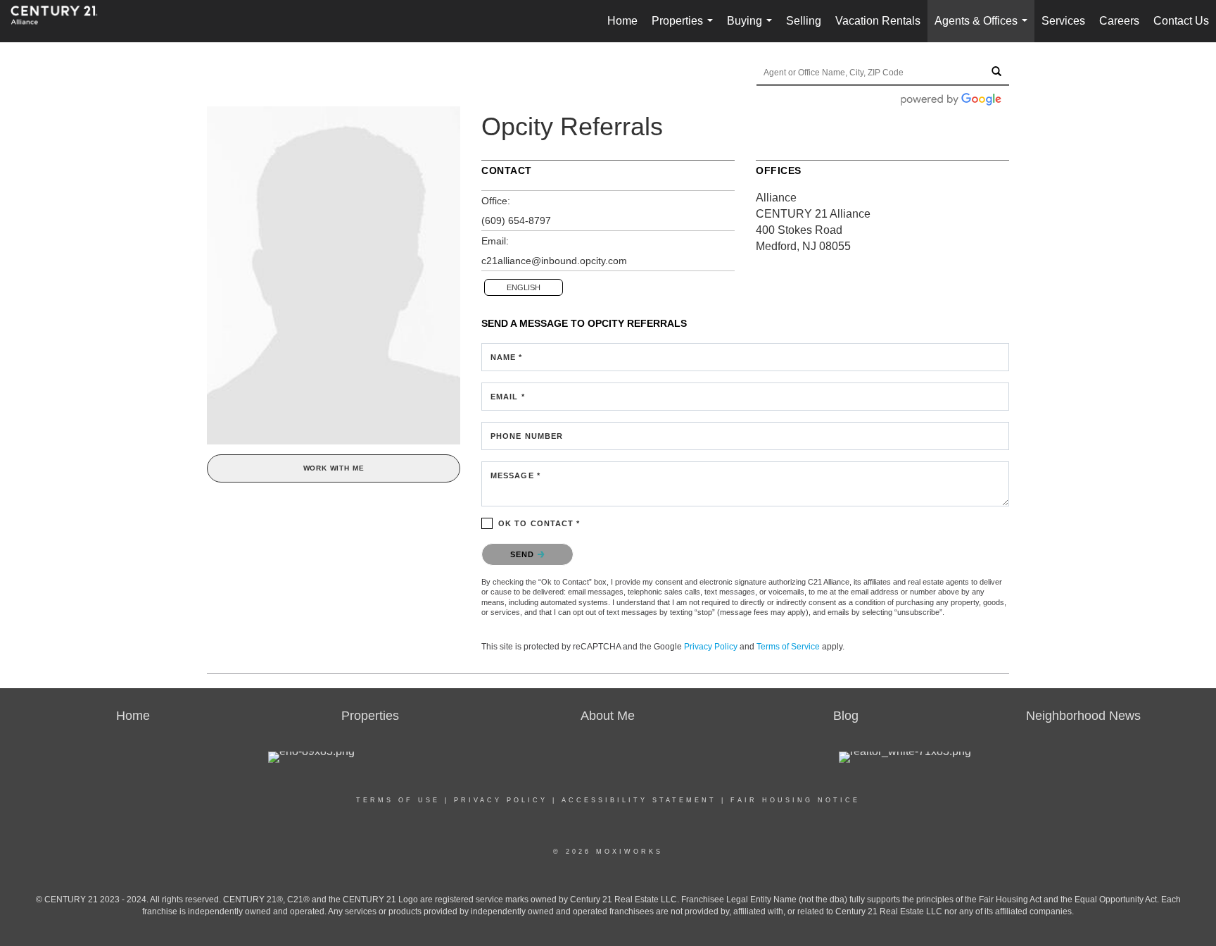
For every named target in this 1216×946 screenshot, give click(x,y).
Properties (685, 28)
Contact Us (1181, 21)
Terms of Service (788, 647)
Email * (507, 396)
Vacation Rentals (877, 21)
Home (622, 21)
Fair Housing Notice (795, 800)
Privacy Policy (710, 647)
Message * (515, 475)
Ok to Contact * (539, 523)
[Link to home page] (61, 21)
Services (1063, 21)
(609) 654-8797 (516, 220)
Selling (803, 21)
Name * (506, 357)
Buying (752, 28)
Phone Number (526, 436)
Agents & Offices (984, 28)
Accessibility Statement (639, 800)
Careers (1119, 21)
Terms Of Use (398, 800)
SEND (524, 554)
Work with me (334, 468)
